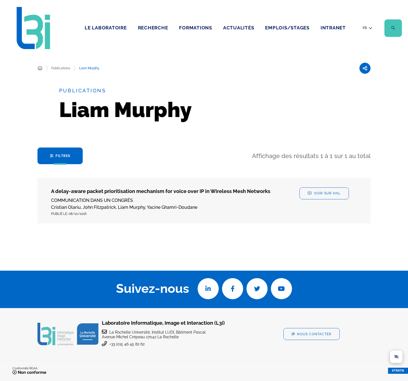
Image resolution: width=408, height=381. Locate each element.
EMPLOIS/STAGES (287, 28)
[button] (393, 28)
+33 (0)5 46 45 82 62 (127, 344)
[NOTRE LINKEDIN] (208, 288)
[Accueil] (39, 68)
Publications (60, 68)
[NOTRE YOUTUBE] (281, 288)
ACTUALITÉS (238, 28)
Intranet (333, 28)
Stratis (398, 370)
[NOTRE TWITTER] (257, 288)
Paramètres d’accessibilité (396, 356)
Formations (195, 28)
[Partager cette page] (365, 68)
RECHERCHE (153, 28)
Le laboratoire (106, 28)
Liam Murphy (89, 68)
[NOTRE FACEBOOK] (232, 288)
